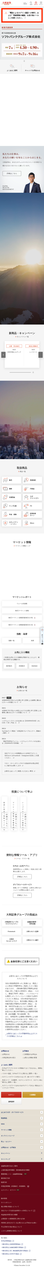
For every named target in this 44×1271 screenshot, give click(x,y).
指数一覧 (12, 636)
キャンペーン (5, 1142)
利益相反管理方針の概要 (9, 1203)
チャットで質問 (42, 637)
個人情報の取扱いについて (10, 1195)
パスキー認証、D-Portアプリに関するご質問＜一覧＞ (20, 1062)
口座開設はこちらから (22, 296)
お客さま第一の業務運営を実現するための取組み (17, 263)
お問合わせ (5, 1039)
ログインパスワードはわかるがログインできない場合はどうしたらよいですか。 (22, 1075)
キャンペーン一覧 (23, 337)
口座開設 (33, 1083)
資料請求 (11, 1090)
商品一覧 (23, 467)
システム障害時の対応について (11, 1219)
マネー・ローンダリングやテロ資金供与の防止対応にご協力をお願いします (21, 760)
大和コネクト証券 (32, 920)
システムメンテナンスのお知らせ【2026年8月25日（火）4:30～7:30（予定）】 (21, 717)
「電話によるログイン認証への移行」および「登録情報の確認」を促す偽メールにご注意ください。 (23, 15)
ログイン (11, 1083)
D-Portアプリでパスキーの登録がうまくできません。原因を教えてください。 (22, 1058)
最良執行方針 (5, 1167)
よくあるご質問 (6, 1053)
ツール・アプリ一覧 (22, 847)
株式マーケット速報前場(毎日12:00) (21, 613)
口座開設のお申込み (30, 1043)
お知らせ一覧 (22, 686)
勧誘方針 (4, 1171)
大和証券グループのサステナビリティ (11, 911)
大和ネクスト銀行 (32, 928)
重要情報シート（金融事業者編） (12, 1162)
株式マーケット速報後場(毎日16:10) (21, 620)
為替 (32, 636)
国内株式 (9, 661)
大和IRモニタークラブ (11, 928)
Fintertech (11, 920)
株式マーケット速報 (22, 606)
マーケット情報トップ (22, 541)
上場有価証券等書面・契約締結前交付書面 (15, 1158)
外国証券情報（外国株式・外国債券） (13, 1175)
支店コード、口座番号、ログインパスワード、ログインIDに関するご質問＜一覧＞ (22, 1070)
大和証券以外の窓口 (9, 1046)
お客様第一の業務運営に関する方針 (13, 1207)
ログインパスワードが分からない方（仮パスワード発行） (21, 1065)
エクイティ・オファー (8, 1178)
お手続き (26, 1039)
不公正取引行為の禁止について (11, 1215)
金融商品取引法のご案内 (9, 1154)
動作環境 (4, 1187)
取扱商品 (4, 1106)
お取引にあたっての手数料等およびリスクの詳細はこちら (22, 1023)
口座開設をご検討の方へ (16, 274)
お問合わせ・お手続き (8, 1136)
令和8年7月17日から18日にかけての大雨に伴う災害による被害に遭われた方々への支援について (21, 707)
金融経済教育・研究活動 (32, 911)
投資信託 (35, 661)
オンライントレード (8, 1124)
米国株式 (22, 661)
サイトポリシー (6, 1191)
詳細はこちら (12, 173)
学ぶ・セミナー (6, 1130)
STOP (33, 368)
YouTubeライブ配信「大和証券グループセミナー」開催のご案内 (21, 727)
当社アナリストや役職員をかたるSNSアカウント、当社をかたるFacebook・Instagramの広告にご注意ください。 (21, 751)
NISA (3, 1112)
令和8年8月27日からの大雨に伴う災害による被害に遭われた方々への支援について (21, 697)
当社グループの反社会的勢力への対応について (16, 1199)
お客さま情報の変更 (30, 1046)
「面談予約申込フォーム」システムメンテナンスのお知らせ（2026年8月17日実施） (21, 738)
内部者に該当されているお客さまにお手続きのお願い (19, 1211)
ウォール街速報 (22, 599)
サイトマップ (5, 1147)
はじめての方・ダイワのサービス (12, 1101)
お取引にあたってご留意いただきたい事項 (18, 766)
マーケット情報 (6, 1118)
